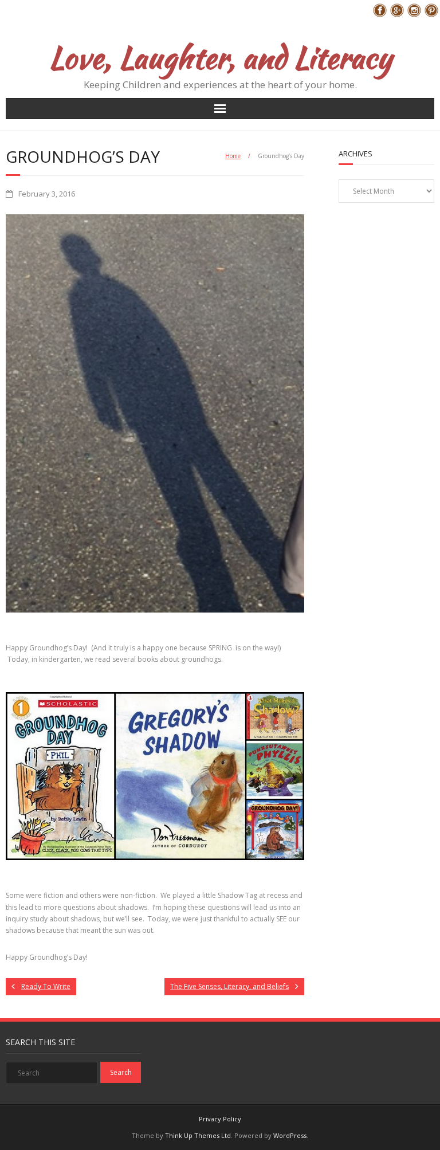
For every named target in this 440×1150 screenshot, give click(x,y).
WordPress (290, 1135)
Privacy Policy (220, 1118)
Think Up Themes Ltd (198, 1135)
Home (233, 156)
